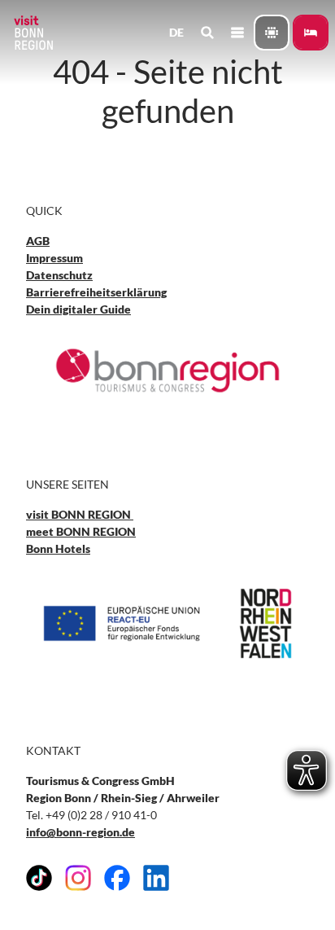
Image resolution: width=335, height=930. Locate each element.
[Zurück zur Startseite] (33, 33)
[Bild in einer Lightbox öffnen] (167, 370)
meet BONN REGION (81, 531)
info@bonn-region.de (80, 832)
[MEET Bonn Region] (271, 32)
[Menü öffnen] (237, 32)
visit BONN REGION (79, 514)
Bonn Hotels (58, 548)
